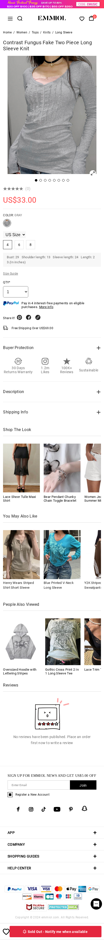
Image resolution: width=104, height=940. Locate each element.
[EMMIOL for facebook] (18, 809)
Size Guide (10, 273)
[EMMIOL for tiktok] (43, 809)
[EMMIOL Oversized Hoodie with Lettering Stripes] (20, 641)
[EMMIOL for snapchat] (84, 808)
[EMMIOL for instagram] (31, 809)
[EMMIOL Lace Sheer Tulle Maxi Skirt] (21, 468)
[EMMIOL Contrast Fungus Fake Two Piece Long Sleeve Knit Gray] (7, 225)
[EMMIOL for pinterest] (71, 809)
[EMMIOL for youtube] (57, 809)
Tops (35, 32)
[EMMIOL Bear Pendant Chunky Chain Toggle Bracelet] (62, 468)
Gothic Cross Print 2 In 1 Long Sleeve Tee (62, 671)
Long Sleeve (63, 32)
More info (46, 307)
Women (22, 32)
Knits (47, 32)
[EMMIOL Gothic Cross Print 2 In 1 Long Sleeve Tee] (63, 641)
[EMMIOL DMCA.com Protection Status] (63, 910)
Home (7, 32)
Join (83, 785)
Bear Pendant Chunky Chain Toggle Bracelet (60, 498)
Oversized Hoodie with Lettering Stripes (19, 671)
